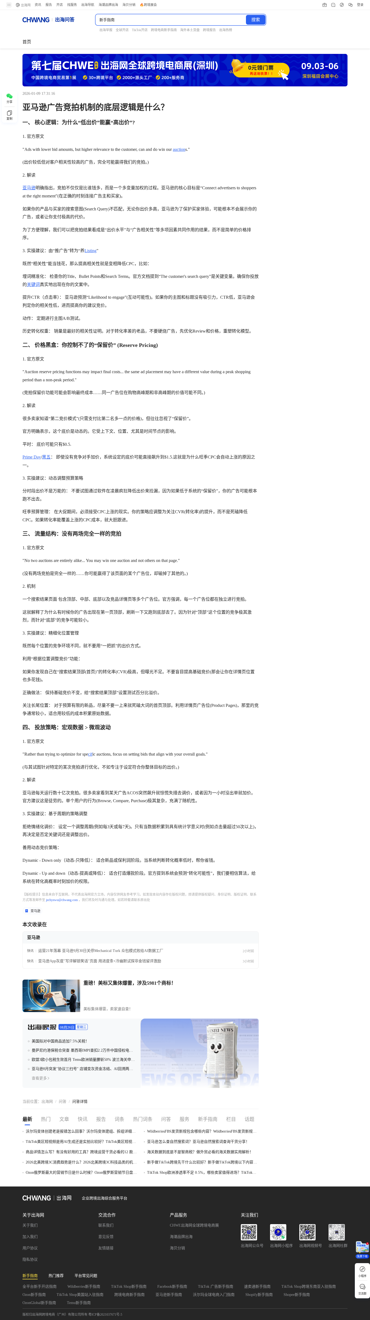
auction (179, 149)
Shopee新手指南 (297, 1295)
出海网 (47, 1102)
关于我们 (30, 1225)
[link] (47, 1102)
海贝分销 (177, 1248)
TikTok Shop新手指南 (129, 1287)
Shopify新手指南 (259, 1295)
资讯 (38, 5)
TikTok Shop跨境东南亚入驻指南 (308, 1287)
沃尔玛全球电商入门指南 (214, 1295)
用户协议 (30, 1248)
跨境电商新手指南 (129, 1295)
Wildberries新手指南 (83, 1287)
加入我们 (30, 1237)
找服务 (72, 5)
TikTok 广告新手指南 (215, 1287)
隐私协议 (30, 1259)
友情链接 (105, 1248)
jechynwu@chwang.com (62, 900)
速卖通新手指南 (257, 1287)
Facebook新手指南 (172, 1287)
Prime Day (31, 457)
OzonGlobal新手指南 (39, 1303)
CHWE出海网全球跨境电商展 (194, 1225)
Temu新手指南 (79, 1303)
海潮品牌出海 (181, 1237)
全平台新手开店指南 (39, 1287)
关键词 (33, 284)
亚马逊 (28, 188)
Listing (90, 250)
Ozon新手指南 (34, 1295)
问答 (62, 1102)
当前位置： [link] (31, 1102)
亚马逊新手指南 (168, 1295)
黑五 (46, 457)
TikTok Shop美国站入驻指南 (80, 1295)
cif (90, 754)
